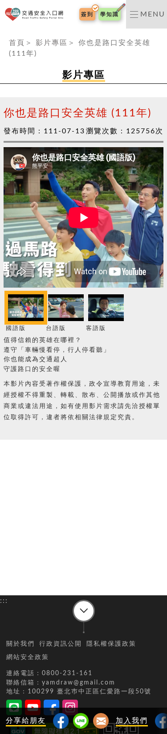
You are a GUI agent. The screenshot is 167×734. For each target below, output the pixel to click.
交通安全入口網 (36, 14)
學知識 (109, 14)
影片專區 (52, 42)
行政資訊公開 (60, 644)
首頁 (17, 42)
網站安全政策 (27, 657)
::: (4, 33)
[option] (23, 312)
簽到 (87, 14)
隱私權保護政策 (111, 644)
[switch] (146, 14)
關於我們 (20, 644)
